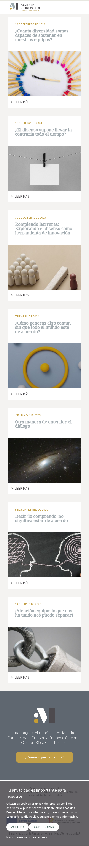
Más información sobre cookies (26, 837)
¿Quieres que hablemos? (44, 757)
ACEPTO (17, 827)
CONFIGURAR (44, 827)
